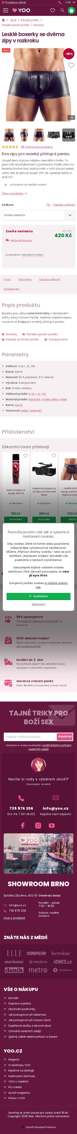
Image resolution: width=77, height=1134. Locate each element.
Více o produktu (12, 193)
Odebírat (65, 736)
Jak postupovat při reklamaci (27, 1014)
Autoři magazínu (19, 1092)
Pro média (15, 1087)
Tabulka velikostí (64, 205)
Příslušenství (12, 289)
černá (18, 405)
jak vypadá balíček (28, 646)
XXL (44, 394)
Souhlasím (40, 596)
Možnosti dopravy (21, 240)
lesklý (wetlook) (31, 410)
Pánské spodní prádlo (42, 334)
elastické (34, 399)
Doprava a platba (19, 1003)
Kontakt (13, 998)
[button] (71, 65)
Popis (7, 279)
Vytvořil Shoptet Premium (41, 1127)
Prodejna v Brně (15, 2)
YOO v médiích (18, 1081)
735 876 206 (21, 808)
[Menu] (5, 10)
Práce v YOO (16, 1098)
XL (39, 394)
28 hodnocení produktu (37, 147)
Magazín (13, 1059)
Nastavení (38, 604)
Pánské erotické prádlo (22, 339)
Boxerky (11, 334)
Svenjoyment (58, 339)
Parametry (25, 279)
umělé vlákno (50, 399)
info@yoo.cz (56, 808)
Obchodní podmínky (21, 1009)
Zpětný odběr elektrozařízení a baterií (32, 1037)
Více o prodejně (14, 918)
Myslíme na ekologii (21, 1070)
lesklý (63, 399)
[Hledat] (62, 10)
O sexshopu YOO (19, 1065)
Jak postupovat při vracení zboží (29, 1020)
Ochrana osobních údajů (24, 1031)
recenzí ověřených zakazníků (39, 621)
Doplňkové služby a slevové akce (29, 1026)
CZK (68, 2)
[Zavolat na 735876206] (61, 2)
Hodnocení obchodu (21, 1076)
